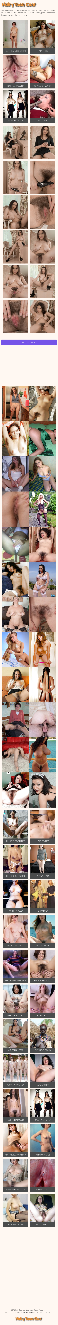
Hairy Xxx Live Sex (29, 342)
